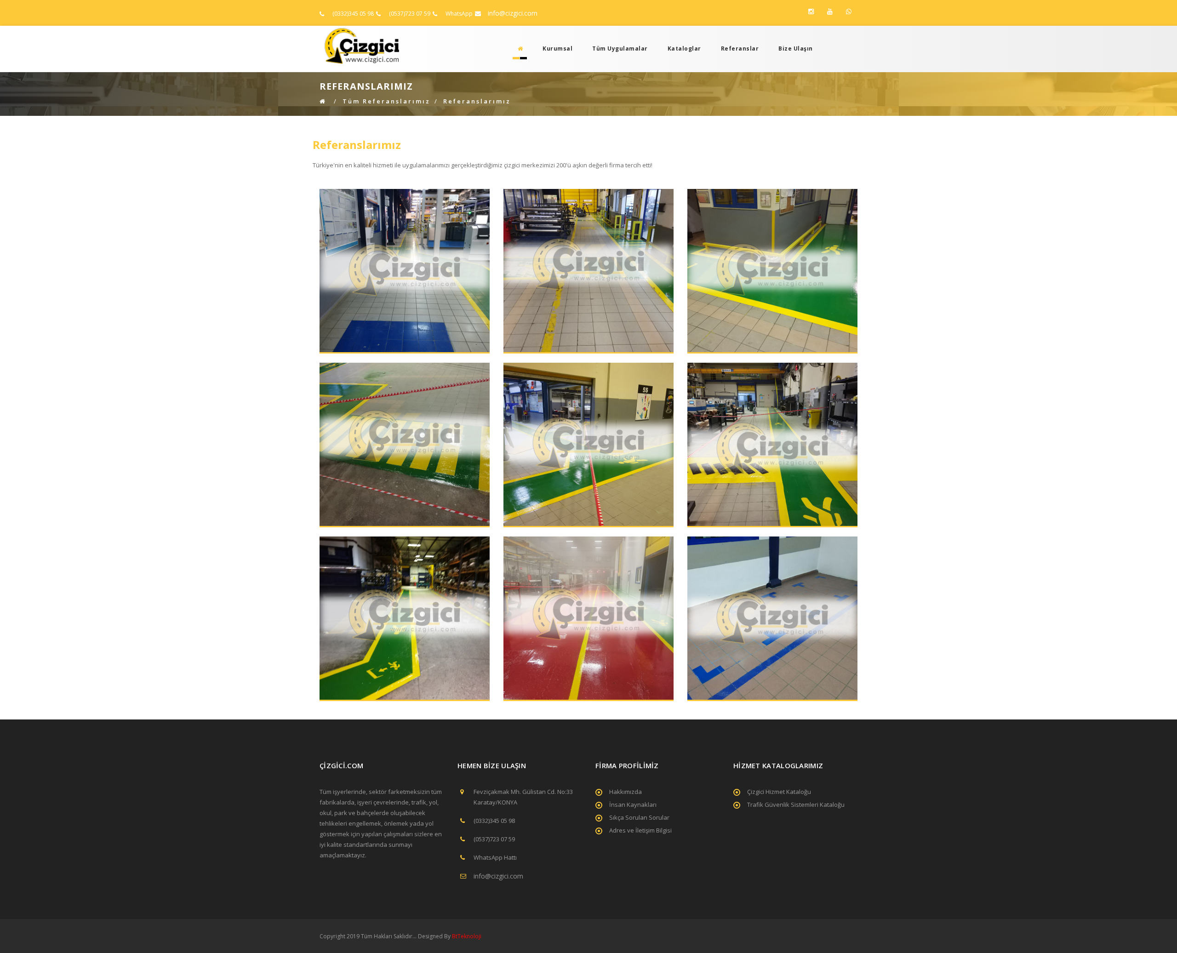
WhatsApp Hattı (495, 857)
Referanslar (740, 48)
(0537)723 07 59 (409, 13)
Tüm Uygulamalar (620, 48)
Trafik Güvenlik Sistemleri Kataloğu (796, 804)
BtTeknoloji (466, 936)
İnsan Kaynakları (633, 804)
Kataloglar (684, 48)
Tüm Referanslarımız (386, 101)
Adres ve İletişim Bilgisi (640, 830)
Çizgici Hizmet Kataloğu (779, 792)
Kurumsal (557, 48)
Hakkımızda (625, 792)
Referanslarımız (477, 101)
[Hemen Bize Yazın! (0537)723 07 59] (848, 11)
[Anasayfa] (517, 48)
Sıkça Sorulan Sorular (639, 817)
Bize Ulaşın (795, 48)
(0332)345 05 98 (353, 13)
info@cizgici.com (512, 13)
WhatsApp (459, 13)
